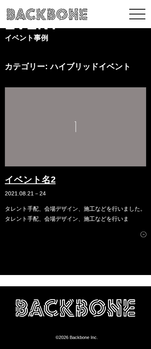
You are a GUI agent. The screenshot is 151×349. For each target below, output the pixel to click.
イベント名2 (30, 180)
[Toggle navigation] (137, 14)
